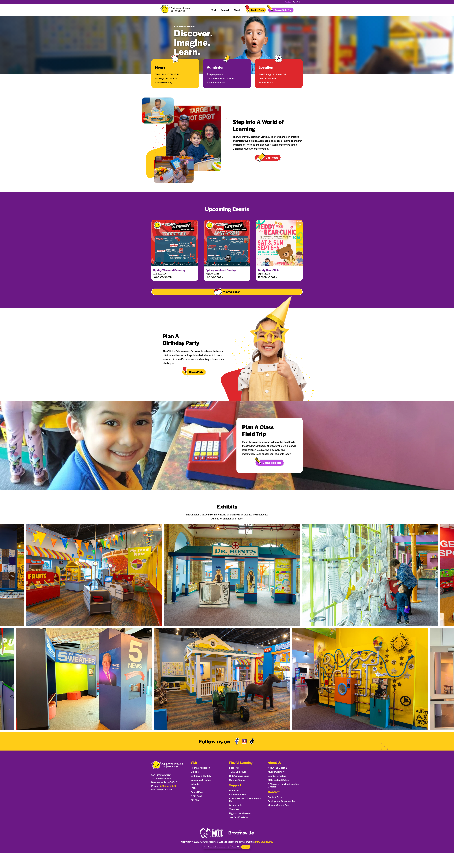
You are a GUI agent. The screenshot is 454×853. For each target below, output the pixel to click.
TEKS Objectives (237, 771)
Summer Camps (237, 780)
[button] (215, 10)
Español (296, 2)
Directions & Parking (201, 780)
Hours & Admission (200, 767)
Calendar (195, 784)
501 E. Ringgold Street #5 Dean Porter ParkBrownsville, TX (272, 78)
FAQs (193, 788)
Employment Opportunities (281, 801)
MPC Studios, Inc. (264, 841)
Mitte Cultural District (278, 780)
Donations (234, 790)
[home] (175, 10)
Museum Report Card (278, 805)
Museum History (276, 771)
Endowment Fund (238, 794)
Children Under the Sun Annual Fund (245, 799)
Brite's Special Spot (239, 775)
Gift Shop (195, 800)
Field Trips (234, 767)
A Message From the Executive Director (283, 785)
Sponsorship (235, 805)
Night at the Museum (240, 813)
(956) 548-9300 (167, 785)
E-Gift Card (196, 796)
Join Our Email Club (239, 817)
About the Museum (277, 767)
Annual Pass (197, 792)
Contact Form (275, 797)
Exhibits (195, 771)
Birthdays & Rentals (201, 775)
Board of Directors (277, 775)
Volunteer (234, 809)
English (288, 2)
